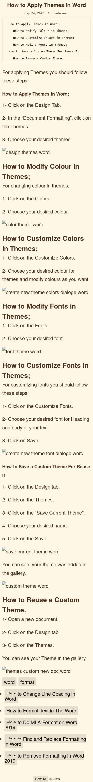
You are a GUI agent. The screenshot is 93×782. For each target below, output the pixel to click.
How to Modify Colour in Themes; (41, 31)
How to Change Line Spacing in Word (40, 696)
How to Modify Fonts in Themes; (40, 44)
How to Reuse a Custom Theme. (38, 58)
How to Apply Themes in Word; (34, 24)
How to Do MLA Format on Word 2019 (41, 724)
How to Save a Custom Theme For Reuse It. (45, 51)
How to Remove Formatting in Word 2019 (44, 758)
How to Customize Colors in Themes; (43, 38)
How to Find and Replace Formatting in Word (45, 741)
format (27, 681)
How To (40, 779)
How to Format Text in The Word (41, 710)
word (9, 681)
